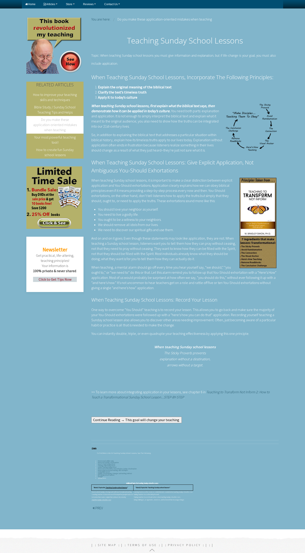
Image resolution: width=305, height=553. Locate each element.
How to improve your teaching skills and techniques (55, 97)
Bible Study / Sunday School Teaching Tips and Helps (55, 109)
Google (100, 477)
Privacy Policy (184, 545)
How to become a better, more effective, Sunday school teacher (117, 469)
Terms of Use (142, 545)
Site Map (107, 545)
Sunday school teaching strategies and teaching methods (115, 473)
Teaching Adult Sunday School (106, 466)
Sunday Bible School (103, 472)
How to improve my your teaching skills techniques (113, 470)
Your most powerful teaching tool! (55, 140)
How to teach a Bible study (106, 461)
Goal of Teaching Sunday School (107, 467)
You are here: (100, 19)
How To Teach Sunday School (106, 464)
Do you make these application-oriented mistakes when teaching (55, 124)
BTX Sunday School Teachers (106, 475)
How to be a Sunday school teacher (108, 463)
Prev (99, 508)
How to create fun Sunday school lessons (55, 152)
